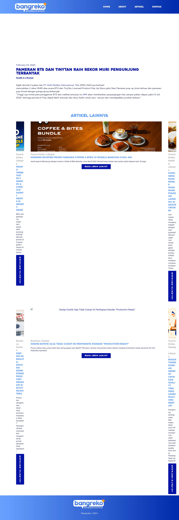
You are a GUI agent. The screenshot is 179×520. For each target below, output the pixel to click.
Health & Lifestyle (25, 78)
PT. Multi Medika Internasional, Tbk (61, 85)
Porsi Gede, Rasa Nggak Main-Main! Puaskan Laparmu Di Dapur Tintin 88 (172, 192)
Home (106, 6)
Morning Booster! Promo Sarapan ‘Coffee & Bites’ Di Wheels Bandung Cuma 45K (81, 157)
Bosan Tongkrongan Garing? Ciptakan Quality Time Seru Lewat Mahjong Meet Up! (172, 382)
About (122, 6)
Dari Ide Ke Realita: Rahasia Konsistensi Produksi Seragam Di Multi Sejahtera (20, 373)
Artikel (139, 6)
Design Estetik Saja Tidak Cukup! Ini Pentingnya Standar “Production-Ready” (80, 344)
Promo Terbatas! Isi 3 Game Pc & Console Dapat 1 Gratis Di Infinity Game (20, 188)
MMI (85, 94)
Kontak (157, 6)
